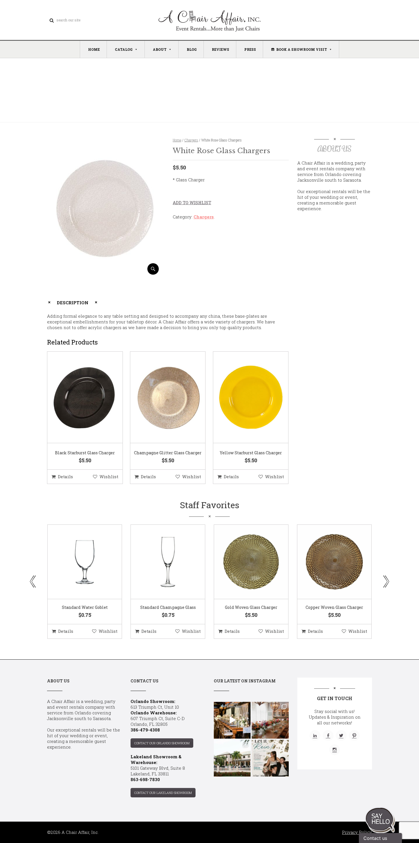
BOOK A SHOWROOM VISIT (301, 49)
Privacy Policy (357, 832)
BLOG (192, 49)
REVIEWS (220, 49)
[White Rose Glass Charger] (105, 272)
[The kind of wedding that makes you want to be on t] (232, 758)
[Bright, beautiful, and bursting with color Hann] (270, 720)
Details (65, 476)
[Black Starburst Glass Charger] (78, 397)
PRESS (250, 49)
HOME (94, 49)
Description (72, 302)
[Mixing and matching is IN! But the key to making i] (232, 720)
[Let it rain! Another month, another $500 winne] (270, 758)
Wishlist (108, 476)
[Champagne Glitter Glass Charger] (160, 397)
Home (177, 140)
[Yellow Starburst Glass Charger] (243, 397)
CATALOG (124, 49)
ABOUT (159, 49)
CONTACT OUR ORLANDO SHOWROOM (162, 743)
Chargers (191, 140)
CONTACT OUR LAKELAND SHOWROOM (163, 793)
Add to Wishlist (192, 202)
